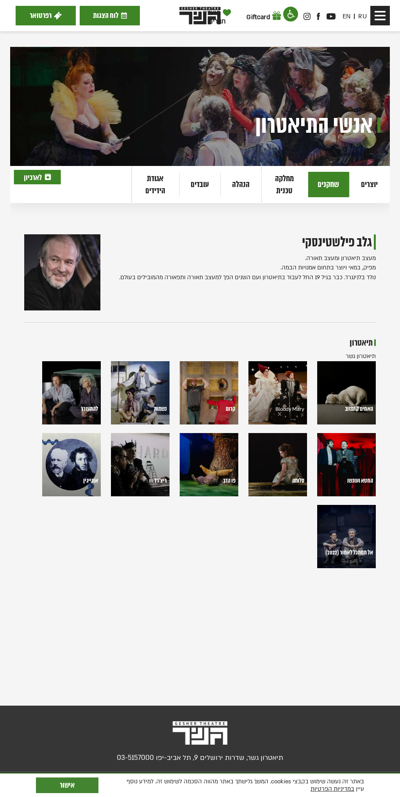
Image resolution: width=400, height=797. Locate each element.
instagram (307, 16)
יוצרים (369, 184)
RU (362, 16)
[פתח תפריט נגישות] (290, 14)
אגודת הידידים (155, 184)
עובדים (200, 184)
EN (347, 16)
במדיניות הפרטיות (332, 789)
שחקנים (328, 184)
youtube (330, 16)
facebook (318, 16)
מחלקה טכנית (284, 184)
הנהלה (241, 184)
